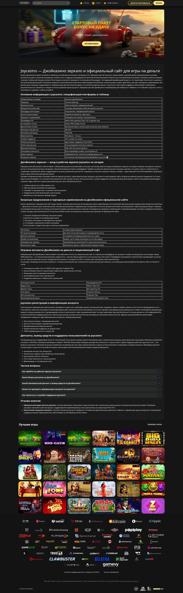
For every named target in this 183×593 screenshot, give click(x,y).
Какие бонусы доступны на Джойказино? (40, 377)
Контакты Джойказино (111, 572)
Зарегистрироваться (140, 3)
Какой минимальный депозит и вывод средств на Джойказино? (51, 383)
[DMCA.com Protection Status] (158, 589)
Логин (159, 3)
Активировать (91, 44)
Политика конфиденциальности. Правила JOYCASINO (81, 572)
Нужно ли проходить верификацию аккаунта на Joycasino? (48, 389)
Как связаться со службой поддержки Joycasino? (44, 395)
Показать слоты (155, 424)
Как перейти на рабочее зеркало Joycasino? (41, 371)
